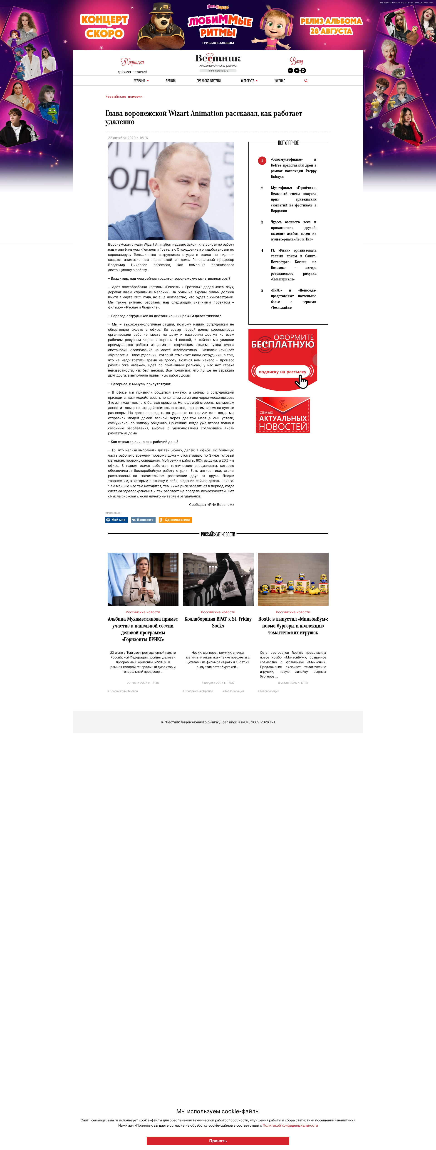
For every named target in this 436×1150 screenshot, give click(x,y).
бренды (171, 81)
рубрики (139, 81)
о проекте (247, 81)
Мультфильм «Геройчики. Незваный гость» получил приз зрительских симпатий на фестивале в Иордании (293, 199)
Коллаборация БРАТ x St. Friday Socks (218, 622)
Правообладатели (209, 81)
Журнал (280, 81)
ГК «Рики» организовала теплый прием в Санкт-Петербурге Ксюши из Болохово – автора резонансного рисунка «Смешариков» (293, 264)
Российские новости (123, 96)
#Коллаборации (233, 690)
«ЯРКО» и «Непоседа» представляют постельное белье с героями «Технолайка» (293, 299)
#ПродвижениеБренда (123, 690)
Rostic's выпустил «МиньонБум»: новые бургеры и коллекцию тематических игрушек (293, 626)
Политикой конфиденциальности (290, 1125)
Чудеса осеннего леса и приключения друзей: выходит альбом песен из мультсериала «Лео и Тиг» (293, 231)
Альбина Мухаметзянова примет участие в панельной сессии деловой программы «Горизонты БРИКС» (143, 629)
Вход (296, 61)
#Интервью (113, 512)
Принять (218, 1140)
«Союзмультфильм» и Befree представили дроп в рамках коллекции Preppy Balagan (293, 168)
